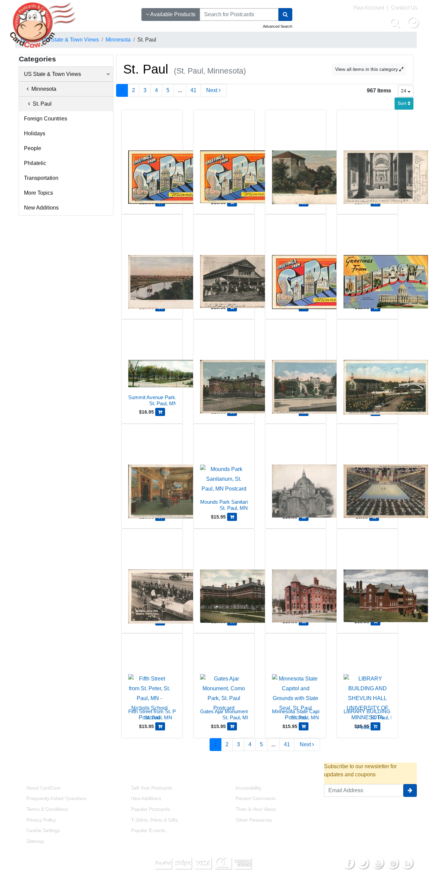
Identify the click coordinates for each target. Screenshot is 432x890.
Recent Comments (255, 798)
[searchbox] (239, 14)
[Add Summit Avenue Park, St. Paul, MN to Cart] (160, 412)
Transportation (41, 178)
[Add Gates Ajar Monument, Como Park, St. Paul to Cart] (232, 726)
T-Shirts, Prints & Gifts (154, 819)
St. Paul (41, 104)
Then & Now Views (255, 808)
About (26, 772)
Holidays (34, 133)
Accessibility (248, 787)
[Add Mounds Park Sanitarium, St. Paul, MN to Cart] (232, 517)
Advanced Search (277, 26)
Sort (403, 103)
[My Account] (413, 23)
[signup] (410, 790)
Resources (243, 772)
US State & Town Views (52, 74)
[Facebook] (348, 862)
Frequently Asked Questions (56, 798)
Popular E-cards (148, 830)
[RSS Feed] (407, 862)
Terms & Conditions (47, 808)
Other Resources (253, 819)
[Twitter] (363, 862)
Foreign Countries (45, 118)
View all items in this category (367, 69)
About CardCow (43, 787)
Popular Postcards (150, 808)
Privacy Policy (40, 819)
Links (130, 772)
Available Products (172, 14)
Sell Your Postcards (151, 787)
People (32, 148)
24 (404, 90)
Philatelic (35, 163)
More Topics (38, 193)
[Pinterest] (392, 862)
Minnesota (42, 89)
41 (193, 90)
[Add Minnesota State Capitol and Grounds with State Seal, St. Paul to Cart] (303, 726)
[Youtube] (378, 862)
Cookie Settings (42, 830)
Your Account (368, 7)
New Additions (41, 208)
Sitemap (35, 840)
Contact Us (403, 7)
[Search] (285, 14)
